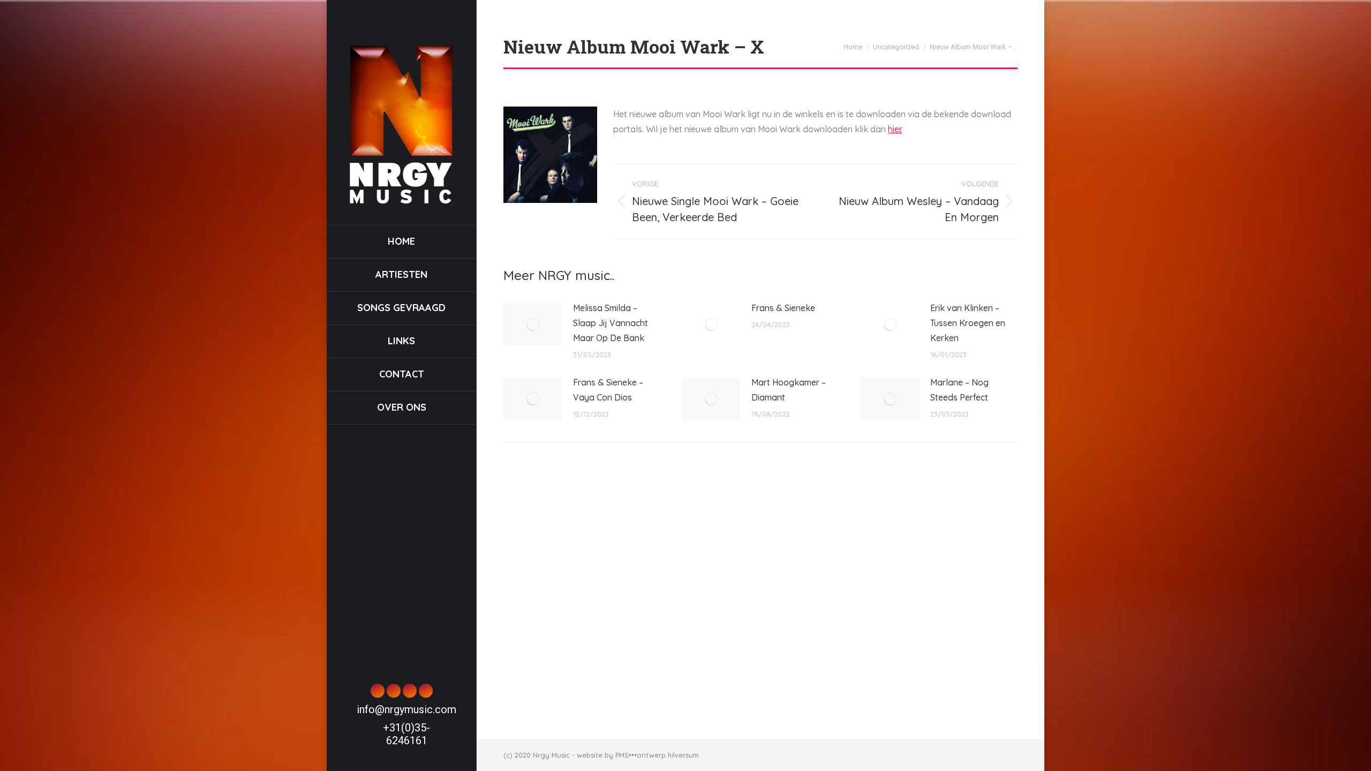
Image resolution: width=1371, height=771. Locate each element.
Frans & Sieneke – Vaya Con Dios (608, 390)
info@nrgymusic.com (406, 709)
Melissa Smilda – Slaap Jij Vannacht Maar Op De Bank (610, 323)
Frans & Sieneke (783, 308)
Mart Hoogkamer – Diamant (788, 390)
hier (895, 129)
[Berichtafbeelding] (532, 324)
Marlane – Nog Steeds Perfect (959, 390)
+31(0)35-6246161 (406, 734)
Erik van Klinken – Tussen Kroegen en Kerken (967, 323)
